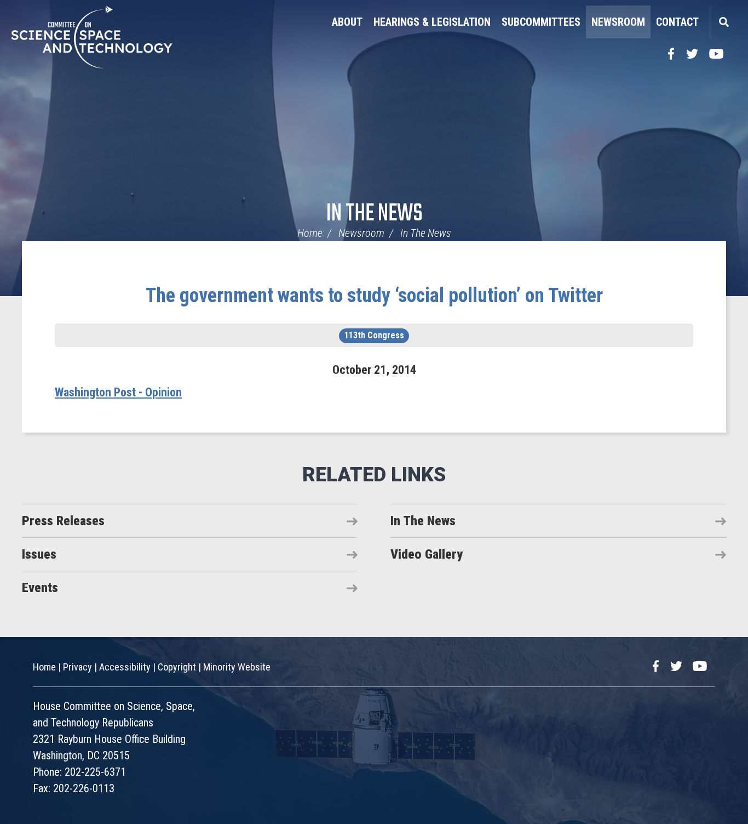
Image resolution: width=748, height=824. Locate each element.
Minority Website (237, 667)
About (347, 22)
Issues (39, 554)
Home (310, 233)
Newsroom (618, 22)
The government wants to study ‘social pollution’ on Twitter (374, 295)
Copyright (177, 667)
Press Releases (63, 521)
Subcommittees (541, 22)
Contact (677, 22)
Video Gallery (426, 554)
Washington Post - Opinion (118, 392)
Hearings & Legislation (432, 22)
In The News (374, 214)
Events (40, 587)
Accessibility (125, 667)
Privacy (77, 667)
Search (723, 21)
